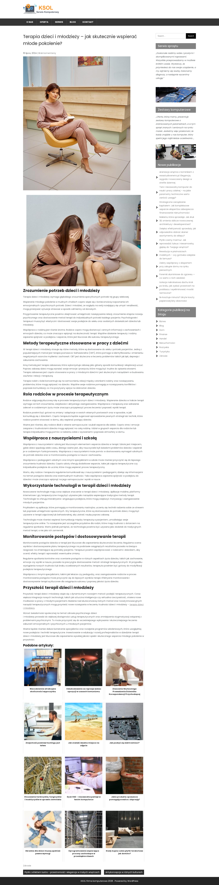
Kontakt (88, 22)
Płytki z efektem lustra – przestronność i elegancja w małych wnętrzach (62, 872)
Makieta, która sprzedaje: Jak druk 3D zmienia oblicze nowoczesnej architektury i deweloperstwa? (176, 221)
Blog (73, 22)
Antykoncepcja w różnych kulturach (124, 872)
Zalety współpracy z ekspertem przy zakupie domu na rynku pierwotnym (175, 266)
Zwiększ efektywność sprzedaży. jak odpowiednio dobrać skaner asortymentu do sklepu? (177, 232)
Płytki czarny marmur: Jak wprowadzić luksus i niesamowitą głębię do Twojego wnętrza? (176, 244)
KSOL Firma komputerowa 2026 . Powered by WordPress (109, 880)
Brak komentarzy (47, 53)
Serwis (59, 22)
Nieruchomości (167, 342)
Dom (161, 330)
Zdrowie (27, 865)
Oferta (44, 22)
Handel (163, 338)
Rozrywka (164, 347)
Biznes (162, 321)
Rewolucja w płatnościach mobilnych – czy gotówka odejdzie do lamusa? (177, 255)
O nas (29, 22)
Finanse (163, 334)
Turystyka (164, 351)
